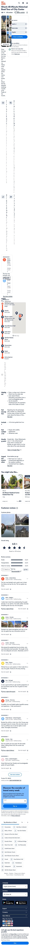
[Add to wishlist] (20, 476)
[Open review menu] (27, 579)
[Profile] (27, 3)
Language (5, 883)
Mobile (4, 899)
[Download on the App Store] (21, 903)
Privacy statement (15, 815)
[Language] (23, 3)
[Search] (19, 3)
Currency (5, 890)
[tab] (10, 822)
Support (4, 908)
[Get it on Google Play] (8, 903)
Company (5, 912)
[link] (12, 488)
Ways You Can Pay (7, 919)
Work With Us (6, 916)
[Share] (27, 12)
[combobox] (16, 571)
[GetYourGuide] (3, 3)
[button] (7, 12)
